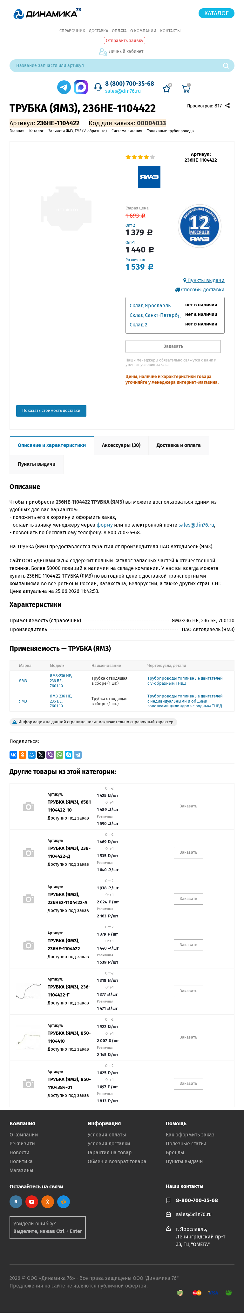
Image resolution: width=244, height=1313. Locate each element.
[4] (147, 157)
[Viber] (50, 755)
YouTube (31, 1201)
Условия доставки (109, 1144)
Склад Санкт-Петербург (158, 315)
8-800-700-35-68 (197, 1200)
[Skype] (68, 755)
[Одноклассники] (22, 755)
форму (105, 525)
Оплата (119, 30)
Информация (104, 1123)
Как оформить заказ (190, 1135)
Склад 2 (138, 325)
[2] (135, 157)
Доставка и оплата (179, 445)
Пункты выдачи (205, 280)
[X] (41, 755)
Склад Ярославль (150, 306)
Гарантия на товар (110, 1152)
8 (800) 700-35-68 (129, 83)
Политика (21, 1161)
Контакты (170, 30)
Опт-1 (130, 242)
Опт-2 (130, 225)
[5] (153, 157)
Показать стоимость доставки (51, 410)
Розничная (135, 260)
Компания (22, 1123)
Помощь (176, 1123)
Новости (20, 1152)
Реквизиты (23, 1144)
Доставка (98, 30)
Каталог (216, 13)
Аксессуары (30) (121, 445)
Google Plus (63, 1201)
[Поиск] (228, 65)
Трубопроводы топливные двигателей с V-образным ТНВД (185, 681)
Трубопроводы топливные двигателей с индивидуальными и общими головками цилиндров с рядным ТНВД (185, 701)
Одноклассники (47, 1201)
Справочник (72, 30)
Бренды (175, 1152)
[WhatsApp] (59, 755)
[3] (141, 157)
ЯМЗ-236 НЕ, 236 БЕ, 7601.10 (61, 680)
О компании (143, 30)
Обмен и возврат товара (117, 1161)
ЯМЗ (23, 680)
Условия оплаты (107, 1135)
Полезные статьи (186, 1144)
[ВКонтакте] (13, 755)
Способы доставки (202, 290)
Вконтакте (16, 1201)
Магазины (21, 1170)
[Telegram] (78, 755)
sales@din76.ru (123, 91)
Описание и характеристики (52, 445)
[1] (128, 157)
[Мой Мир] (32, 755)
